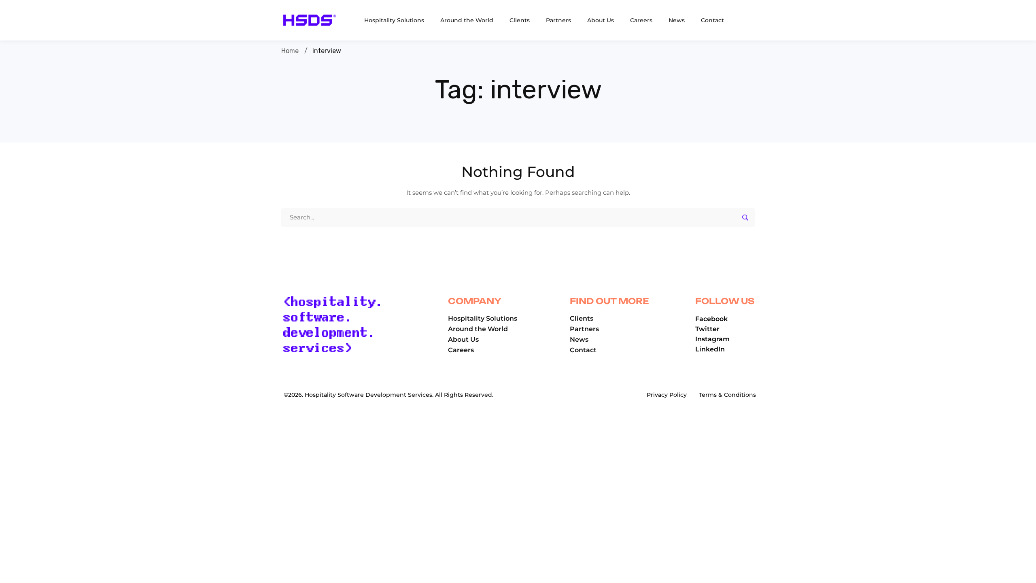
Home (290, 51)
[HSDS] (309, 20)
